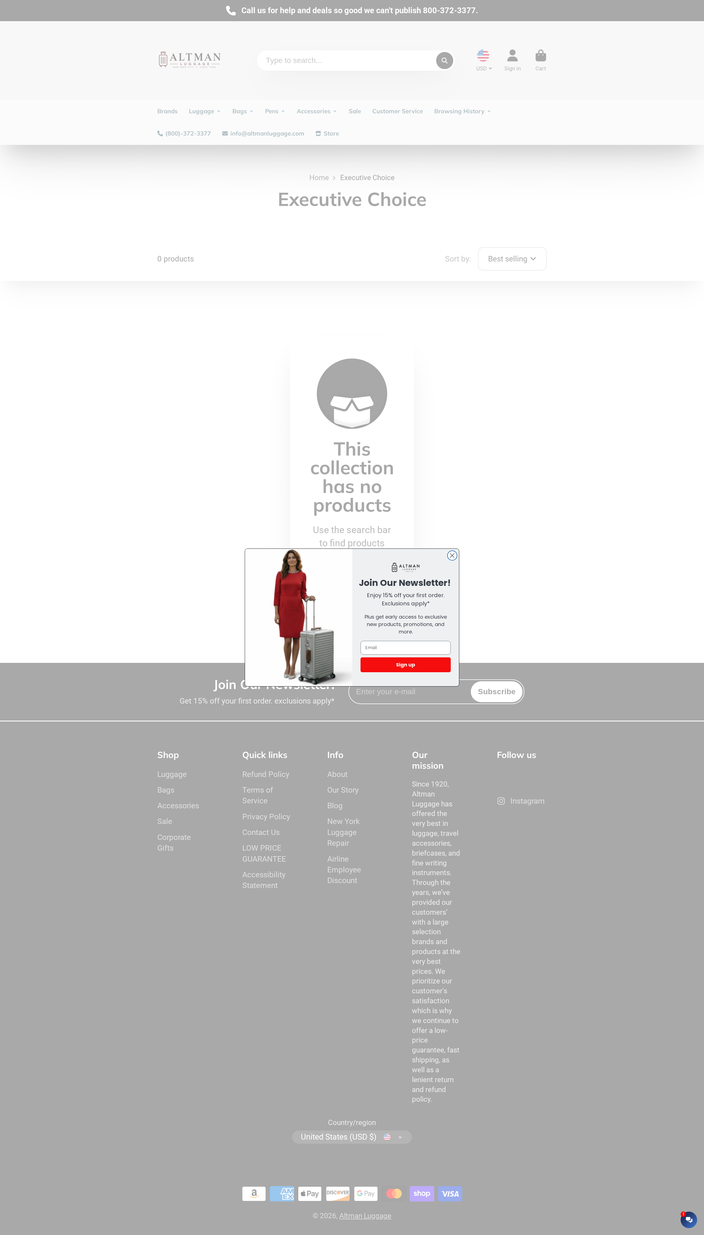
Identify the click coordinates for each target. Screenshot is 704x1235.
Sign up (405, 664)
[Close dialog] (452, 555)
